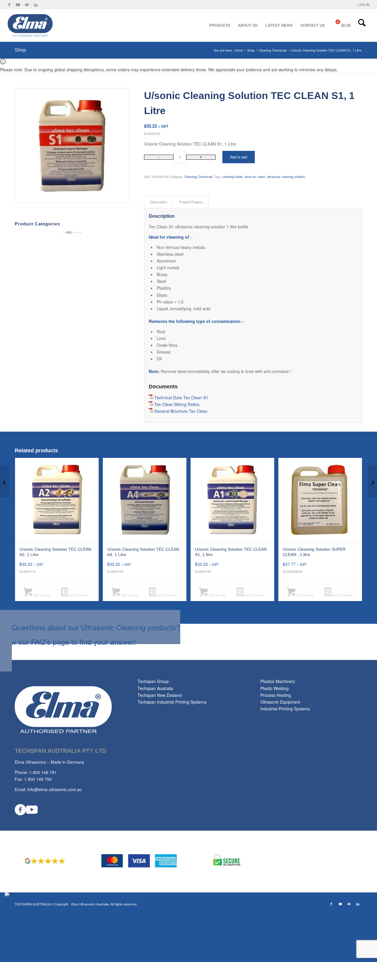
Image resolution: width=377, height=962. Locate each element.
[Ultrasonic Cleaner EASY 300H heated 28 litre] (4, 481)
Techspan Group (153, 681)
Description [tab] (158, 201)
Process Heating (275, 695)
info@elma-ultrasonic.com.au (54, 789)
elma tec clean (254, 176)
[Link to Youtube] (18, 4)
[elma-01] (51, 25)
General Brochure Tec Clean (181, 411)
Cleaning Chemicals (198, 176)
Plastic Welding (274, 688)
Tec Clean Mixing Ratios (176, 404)
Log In (363, 4)
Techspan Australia (155, 688)
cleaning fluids (232, 176)
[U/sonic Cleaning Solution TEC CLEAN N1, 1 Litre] (372, 481)
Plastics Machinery (277, 681)
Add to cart (238, 156)
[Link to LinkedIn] (36, 4)
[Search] (361, 25)
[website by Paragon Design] (8, 894)
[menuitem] (362, 4)
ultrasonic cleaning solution (286, 176)
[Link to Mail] (27, 4)
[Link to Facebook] (9, 4)
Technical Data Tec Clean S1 (181, 397)
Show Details (78, 595)
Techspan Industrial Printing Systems (172, 702)
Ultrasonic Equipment (280, 702)
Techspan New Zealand (160, 695)
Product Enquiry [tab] (191, 201)
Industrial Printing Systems (285, 709)
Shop (20, 49)
